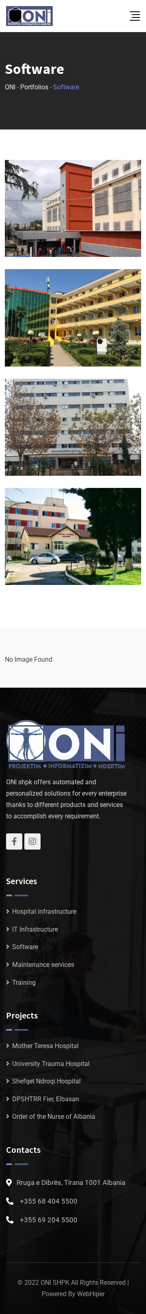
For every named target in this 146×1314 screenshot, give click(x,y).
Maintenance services (43, 965)
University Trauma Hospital (51, 1064)
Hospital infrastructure (44, 911)
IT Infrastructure (35, 929)
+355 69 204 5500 (48, 1220)
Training (24, 982)
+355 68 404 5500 (48, 1201)
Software (25, 947)
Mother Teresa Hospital (45, 1046)
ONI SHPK (55, 1282)
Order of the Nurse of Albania (53, 1116)
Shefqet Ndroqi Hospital (46, 1081)
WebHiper (91, 1294)
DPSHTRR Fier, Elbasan (45, 1099)
